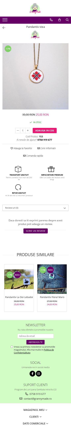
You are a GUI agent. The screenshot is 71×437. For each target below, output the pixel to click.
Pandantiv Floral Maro (52, 297)
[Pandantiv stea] (35, 76)
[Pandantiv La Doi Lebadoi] (19, 279)
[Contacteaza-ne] (51, 20)
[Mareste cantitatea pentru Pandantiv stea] (27, 130)
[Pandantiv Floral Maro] (52, 279)
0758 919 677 (37, 394)
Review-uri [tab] (11, 207)
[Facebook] (32, 374)
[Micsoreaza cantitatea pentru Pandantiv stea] (17, 130)
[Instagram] (39, 374)
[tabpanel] (35, 76)
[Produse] (5, 20)
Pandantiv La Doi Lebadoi (19, 297)
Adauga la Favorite (22, 148)
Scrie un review (35, 230)
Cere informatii (48, 148)
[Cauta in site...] (67, 20)
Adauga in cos (44, 130)
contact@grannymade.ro (37, 398)
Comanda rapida (34, 155)
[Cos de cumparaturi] (59, 20)
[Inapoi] (2, 28)
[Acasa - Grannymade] (35, 8)
